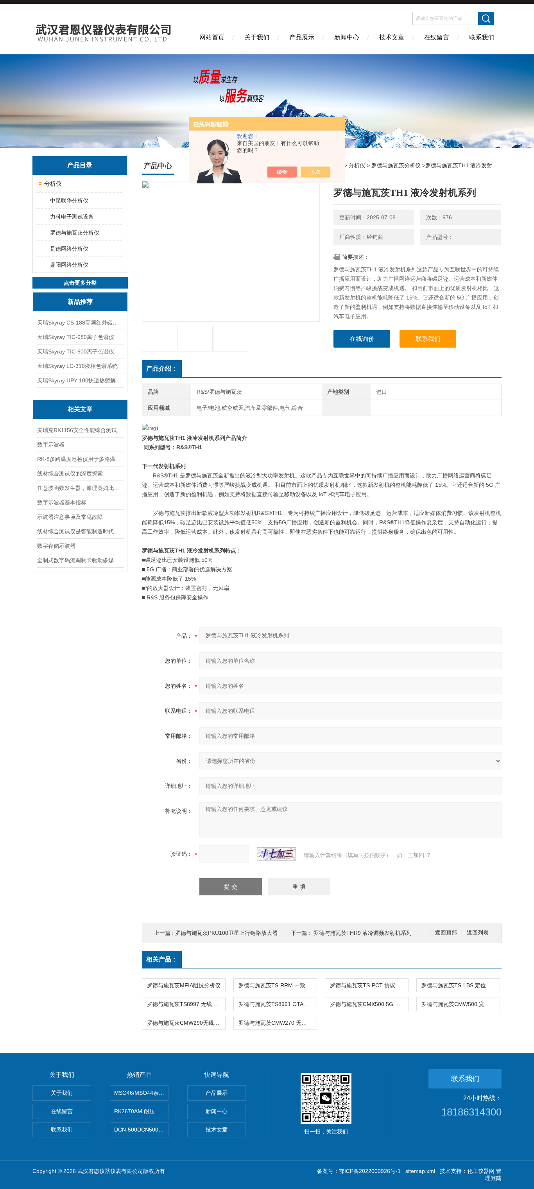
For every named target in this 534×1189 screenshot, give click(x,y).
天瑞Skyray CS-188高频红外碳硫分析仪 (80, 322)
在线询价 (362, 338)
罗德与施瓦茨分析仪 (74, 233)
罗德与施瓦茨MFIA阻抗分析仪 (183, 985)
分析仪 (53, 183)
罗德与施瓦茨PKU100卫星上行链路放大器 (226, 933)
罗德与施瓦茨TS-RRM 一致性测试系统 (277, 985)
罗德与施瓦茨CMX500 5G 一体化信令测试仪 (369, 1004)
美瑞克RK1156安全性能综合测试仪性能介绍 (80, 430)
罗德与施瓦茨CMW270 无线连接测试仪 (277, 1023)
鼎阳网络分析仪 (69, 265)
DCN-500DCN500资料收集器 (141, 1129)
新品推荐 (80, 301)
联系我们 (481, 37)
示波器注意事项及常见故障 (70, 517)
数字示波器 (51, 444)
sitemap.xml (420, 1171)
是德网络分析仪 (69, 249)
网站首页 (211, 37)
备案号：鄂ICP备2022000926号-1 (359, 1171)
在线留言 (436, 37)
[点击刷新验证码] (276, 854)
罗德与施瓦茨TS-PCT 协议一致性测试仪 (369, 985)
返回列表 (478, 933)
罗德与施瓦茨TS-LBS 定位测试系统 (460, 985)
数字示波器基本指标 (61, 502)
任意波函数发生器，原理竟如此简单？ (80, 488)
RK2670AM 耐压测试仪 (141, 1111)
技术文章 (391, 37)
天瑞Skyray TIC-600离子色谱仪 (75, 351)
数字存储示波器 (56, 546)
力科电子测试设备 (72, 216)
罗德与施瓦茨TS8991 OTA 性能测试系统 (277, 1004)
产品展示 (301, 37)
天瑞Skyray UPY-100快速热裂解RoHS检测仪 (80, 380)
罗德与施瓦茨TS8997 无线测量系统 (186, 1004)
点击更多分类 (80, 283)
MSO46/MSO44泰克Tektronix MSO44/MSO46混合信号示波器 (141, 1093)
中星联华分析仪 (69, 200)
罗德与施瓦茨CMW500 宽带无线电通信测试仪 (460, 1004)
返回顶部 (446, 933)
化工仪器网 (481, 1171)
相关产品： (161, 959)
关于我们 (256, 37)
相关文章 (80, 409)
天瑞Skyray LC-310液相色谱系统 (77, 366)
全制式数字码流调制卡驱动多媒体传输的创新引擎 (80, 560)
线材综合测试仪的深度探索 (70, 473)
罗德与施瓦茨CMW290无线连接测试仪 (186, 1023)
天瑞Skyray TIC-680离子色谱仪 (75, 337)
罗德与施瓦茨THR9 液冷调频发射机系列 (363, 933)
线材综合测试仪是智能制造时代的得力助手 (80, 531)
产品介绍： (161, 368)
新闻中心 (346, 37)
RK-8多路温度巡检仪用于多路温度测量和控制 (80, 459)
